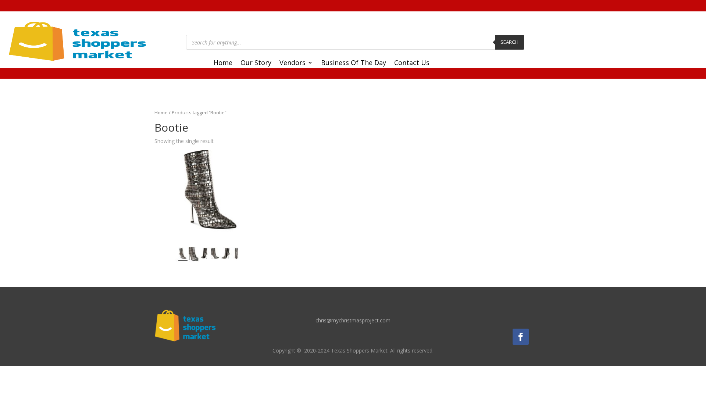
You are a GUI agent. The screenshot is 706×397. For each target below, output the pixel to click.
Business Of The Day (353, 63)
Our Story (255, 63)
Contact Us (411, 63)
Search (509, 42)
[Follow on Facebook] (521, 337)
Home (223, 63)
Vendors (292, 63)
